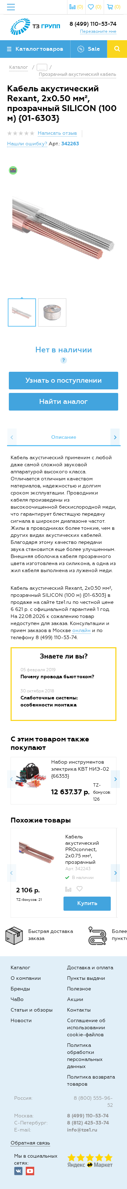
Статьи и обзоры (32, 1010)
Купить (87, 903)
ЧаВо (17, 999)
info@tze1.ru (82, 1130)
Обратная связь (30, 1143)
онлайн (81, 630)
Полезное (79, 989)
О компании (26, 978)
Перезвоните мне (98, 31)
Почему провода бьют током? (57, 677)
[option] (63, 228)
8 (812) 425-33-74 (88, 1123)
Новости (21, 1021)
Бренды (20, 989)
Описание (63, 437)
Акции (75, 999)
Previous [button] (12, 437)
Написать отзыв (57, 133)
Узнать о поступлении (63, 380)
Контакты (79, 1010)
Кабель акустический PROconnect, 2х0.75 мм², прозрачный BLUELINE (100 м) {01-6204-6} (86, 856)
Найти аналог (63, 401)
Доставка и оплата (90, 968)
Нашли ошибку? (27, 144)
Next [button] (115, 437)
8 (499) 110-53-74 (92, 23)
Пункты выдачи (86, 978)
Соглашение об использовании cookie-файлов (86, 1028)
